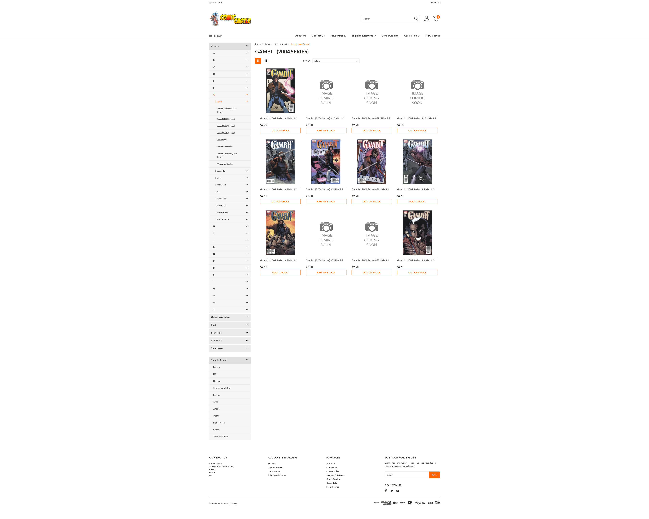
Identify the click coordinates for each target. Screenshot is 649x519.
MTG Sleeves (432, 35)
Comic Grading (390, 35)
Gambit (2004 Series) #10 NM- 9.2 (325, 118)
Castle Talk (410, 35)
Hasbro (217, 381)
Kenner (216, 395)
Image (216, 415)
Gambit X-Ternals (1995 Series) (227, 155)
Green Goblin (221, 205)
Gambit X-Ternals (224, 147)
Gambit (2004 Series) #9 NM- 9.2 (416, 260)
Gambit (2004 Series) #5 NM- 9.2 (416, 189)
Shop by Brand (218, 360)
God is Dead (220, 184)
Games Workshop (220, 317)
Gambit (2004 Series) (226, 126)
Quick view (280, 90)
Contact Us (318, 35)
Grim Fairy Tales (222, 219)
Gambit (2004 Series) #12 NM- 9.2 (416, 118)
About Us (300, 35)
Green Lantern (221, 212)
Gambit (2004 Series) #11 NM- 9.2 (371, 118)
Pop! (213, 325)
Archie (216, 408)
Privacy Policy (338, 35)
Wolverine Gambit (225, 164)
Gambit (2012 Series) (226, 133)
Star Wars (216, 340)
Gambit (218, 101)
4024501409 (216, 2)
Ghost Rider (220, 171)
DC (215, 374)
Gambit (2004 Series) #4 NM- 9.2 (370, 189)
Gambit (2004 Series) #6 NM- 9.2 (278, 260)
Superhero (217, 348)
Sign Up (279, 467)
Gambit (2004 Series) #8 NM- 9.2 (370, 260)
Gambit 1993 (222, 140)
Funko (216, 429)
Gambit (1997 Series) (226, 119)
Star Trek (216, 332)
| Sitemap (233, 503)
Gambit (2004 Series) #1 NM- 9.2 (278, 118)
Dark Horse (219, 422)
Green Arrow (221, 198)
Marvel (216, 367)
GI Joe (218, 177)
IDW (215, 401)
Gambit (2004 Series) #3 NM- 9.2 (324, 189)
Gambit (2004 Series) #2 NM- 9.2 (278, 189)
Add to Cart (417, 201)
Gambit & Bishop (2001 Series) (226, 110)
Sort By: (307, 60)
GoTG (217, 191)
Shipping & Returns (363, 35)
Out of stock (280, 130)
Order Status (274, 471)
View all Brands (220, 436)
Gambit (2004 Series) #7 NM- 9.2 (324, 260)
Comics (215, 46)
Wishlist (435, 2)
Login (270, 467)
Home (258, 44)
